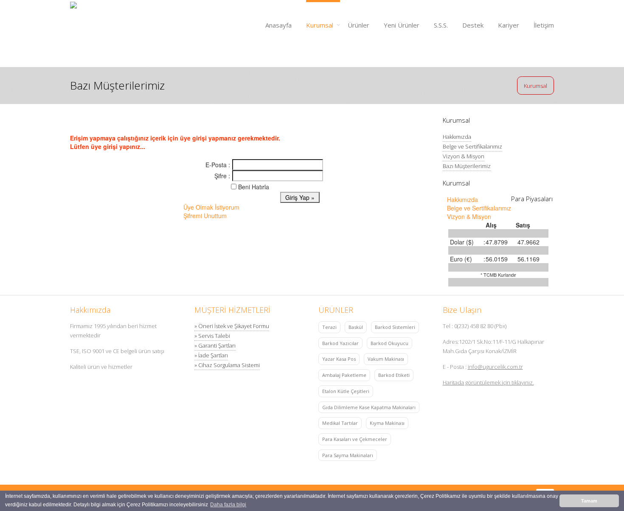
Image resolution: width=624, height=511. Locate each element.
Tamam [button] (589, 500)
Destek (472, 25)
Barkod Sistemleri (395, 327)
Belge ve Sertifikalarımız (472, 146)
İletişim (544, 25)
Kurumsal (319, 25)
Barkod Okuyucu (389, 343)
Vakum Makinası (386, 359)
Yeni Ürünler (401, 25)
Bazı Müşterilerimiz (467, 166)
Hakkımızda (457, 136)
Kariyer (508, 25)
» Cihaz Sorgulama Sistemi (227, 365)
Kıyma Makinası (387, 423)
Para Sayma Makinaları (347, 455)
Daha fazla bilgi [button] (228, 505)
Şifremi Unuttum (205, 215)
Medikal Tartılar (340, 423)
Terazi (329, 327)
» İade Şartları (211, 355)
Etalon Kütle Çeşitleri (345, 391)
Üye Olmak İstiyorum (211, 207)
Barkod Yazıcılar (340, 343)
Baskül (356, 327)
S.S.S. (441, 25)
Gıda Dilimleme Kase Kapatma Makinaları (369, 407)
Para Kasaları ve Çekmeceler (354, 439)
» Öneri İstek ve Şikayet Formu (231, 326)
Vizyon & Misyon (463, 156)
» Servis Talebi (212, 336)
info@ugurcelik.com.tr (495, 367)
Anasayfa (278, 25)
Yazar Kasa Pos (339, 359)
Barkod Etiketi (394, 375)
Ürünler (358, 25)
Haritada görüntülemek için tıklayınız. (488, 382)
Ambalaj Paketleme (344, 375)
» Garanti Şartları (215, 345)
